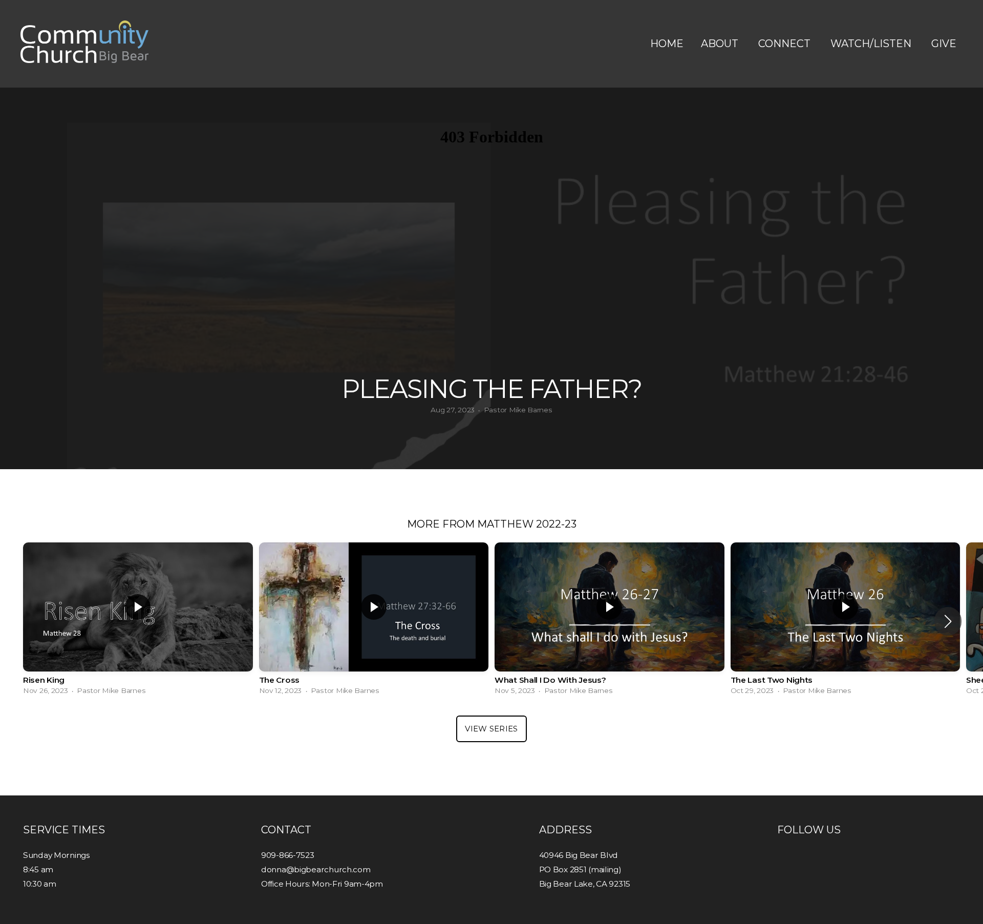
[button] (948, 621)
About (721, 43)
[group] (138, 621)
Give (943, 43)
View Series (491, 728)
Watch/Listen (872, 43)
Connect (785, 43)
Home (666, 43)
